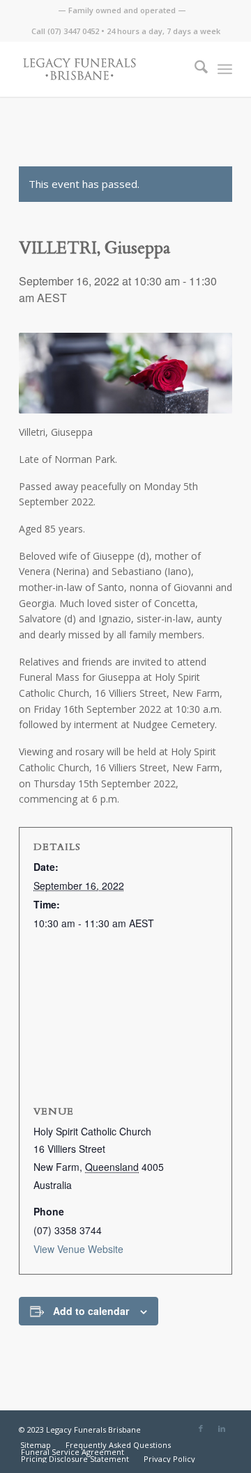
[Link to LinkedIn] (221, 1428)
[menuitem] (122, 10)
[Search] (194, 69)
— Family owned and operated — (122, 10)
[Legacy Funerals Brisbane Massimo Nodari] (104, 69)
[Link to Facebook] (200, 1428)
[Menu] (225, 69)
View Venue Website (78, 1249)
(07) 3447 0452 (73, 31)
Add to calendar (91, 1311)
